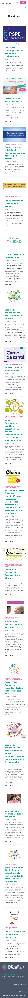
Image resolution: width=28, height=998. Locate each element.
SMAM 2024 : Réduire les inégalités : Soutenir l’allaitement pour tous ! (14, 688)
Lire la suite (9, 73)
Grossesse (13, 43)
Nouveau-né (14, 44)
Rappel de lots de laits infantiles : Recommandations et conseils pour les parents (15, 153)
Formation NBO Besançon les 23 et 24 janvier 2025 (14, 624)
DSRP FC (8, 59)
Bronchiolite (8, 808)
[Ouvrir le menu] (18, 2)
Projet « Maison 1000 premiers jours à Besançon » (15, 935)
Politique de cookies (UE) (19, 984)
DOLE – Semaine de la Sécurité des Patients (14, 203)
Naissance (19, 43)
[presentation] (14, 34)
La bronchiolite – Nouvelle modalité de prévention (15, 814)
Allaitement (8, 43)
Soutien (12, 197)
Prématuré (13, 95)
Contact (24, 982)
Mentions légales (16, 982)
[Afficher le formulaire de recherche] (25, 7)
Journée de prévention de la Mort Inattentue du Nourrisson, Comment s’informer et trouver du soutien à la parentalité (14, 753)
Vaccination (7, 742)
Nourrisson (7, 44)
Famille (6, 196)
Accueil (8, 982)
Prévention (19, 44)
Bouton (23, 2)
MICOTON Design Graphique (18, 995)
